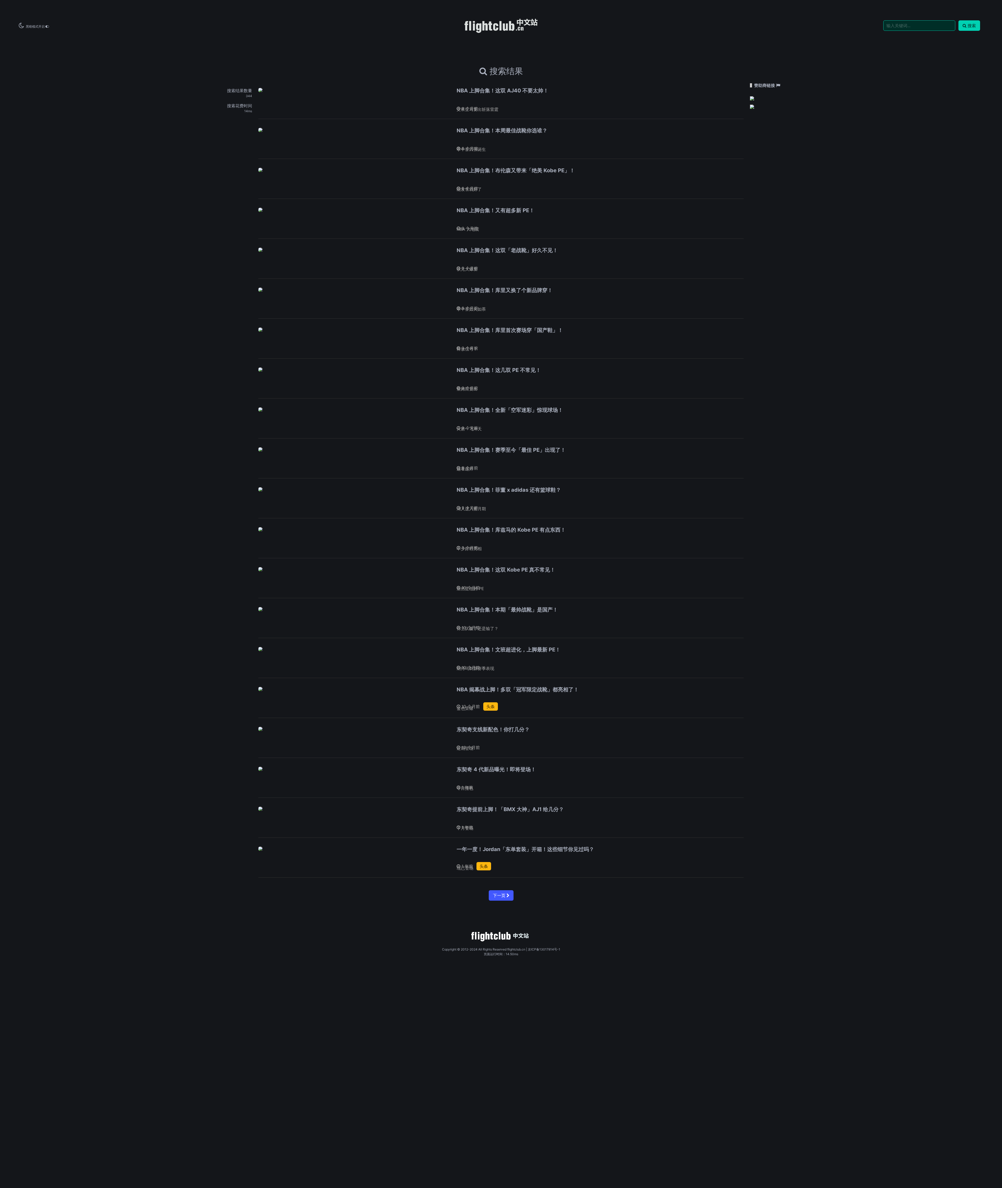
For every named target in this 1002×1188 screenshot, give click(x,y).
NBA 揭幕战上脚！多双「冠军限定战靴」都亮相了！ (518, 689)
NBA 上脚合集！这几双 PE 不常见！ (499, 370)
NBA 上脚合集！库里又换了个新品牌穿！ (505, 290)
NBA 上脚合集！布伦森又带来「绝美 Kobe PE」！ (516, 170)
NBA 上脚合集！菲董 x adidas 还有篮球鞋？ (509, 490)
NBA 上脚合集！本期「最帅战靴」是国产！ (507, 610)
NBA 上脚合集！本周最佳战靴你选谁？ (502, 130)
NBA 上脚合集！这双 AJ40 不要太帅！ (502, 90)
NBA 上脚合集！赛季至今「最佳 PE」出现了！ (511, 450)
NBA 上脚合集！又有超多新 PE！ (495, 210)
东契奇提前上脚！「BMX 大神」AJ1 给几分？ (510, 809)
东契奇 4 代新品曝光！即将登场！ (496, 769)
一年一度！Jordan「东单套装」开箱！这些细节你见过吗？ (525, 849)
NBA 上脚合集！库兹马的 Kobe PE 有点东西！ (511, 530)
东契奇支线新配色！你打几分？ (493, 729)
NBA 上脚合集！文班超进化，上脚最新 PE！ (508, 649)
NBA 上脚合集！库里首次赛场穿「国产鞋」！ (510, 330)
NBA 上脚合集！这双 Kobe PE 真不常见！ (506, 570)
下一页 (499, 895)
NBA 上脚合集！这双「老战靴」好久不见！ (507, 250)
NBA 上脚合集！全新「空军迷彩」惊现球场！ (510, 410)
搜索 (972, 25)
